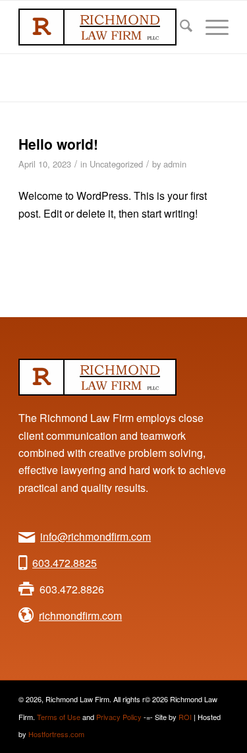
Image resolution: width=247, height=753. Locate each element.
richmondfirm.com (80, 615)
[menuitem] (179, 27)
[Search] (179, 27)
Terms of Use (58, 716)
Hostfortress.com (56, 734)
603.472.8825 (64, 562)
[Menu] (210, 27)
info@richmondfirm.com (95, 536)
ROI (185, 716)
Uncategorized (116, 164)
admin (174, 164)
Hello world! (58, 144)
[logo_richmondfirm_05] (102, 27)
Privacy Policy (119, 716)
